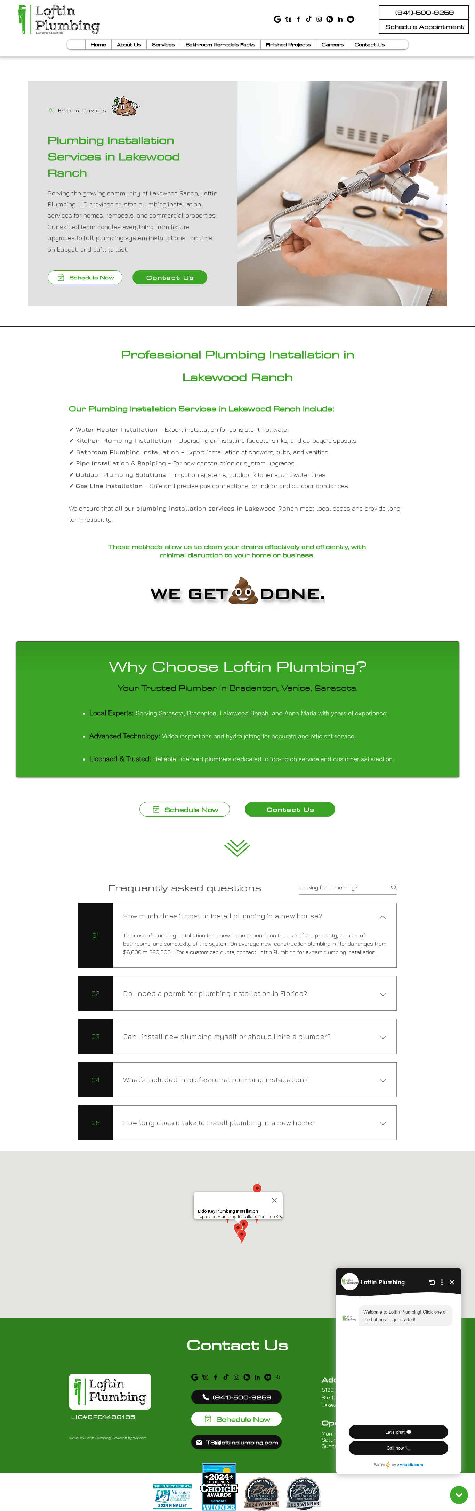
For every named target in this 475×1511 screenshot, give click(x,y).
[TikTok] (308, 19)
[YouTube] (350, 19)
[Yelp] (278, 1377)
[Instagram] (319, 19)
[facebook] (298, 19)
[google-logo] (277, 19)
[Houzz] (329, 19)
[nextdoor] (287, 19)
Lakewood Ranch (244, 713)
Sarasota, (172, 713)
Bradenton (201, 713)
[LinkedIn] (340, 19)
